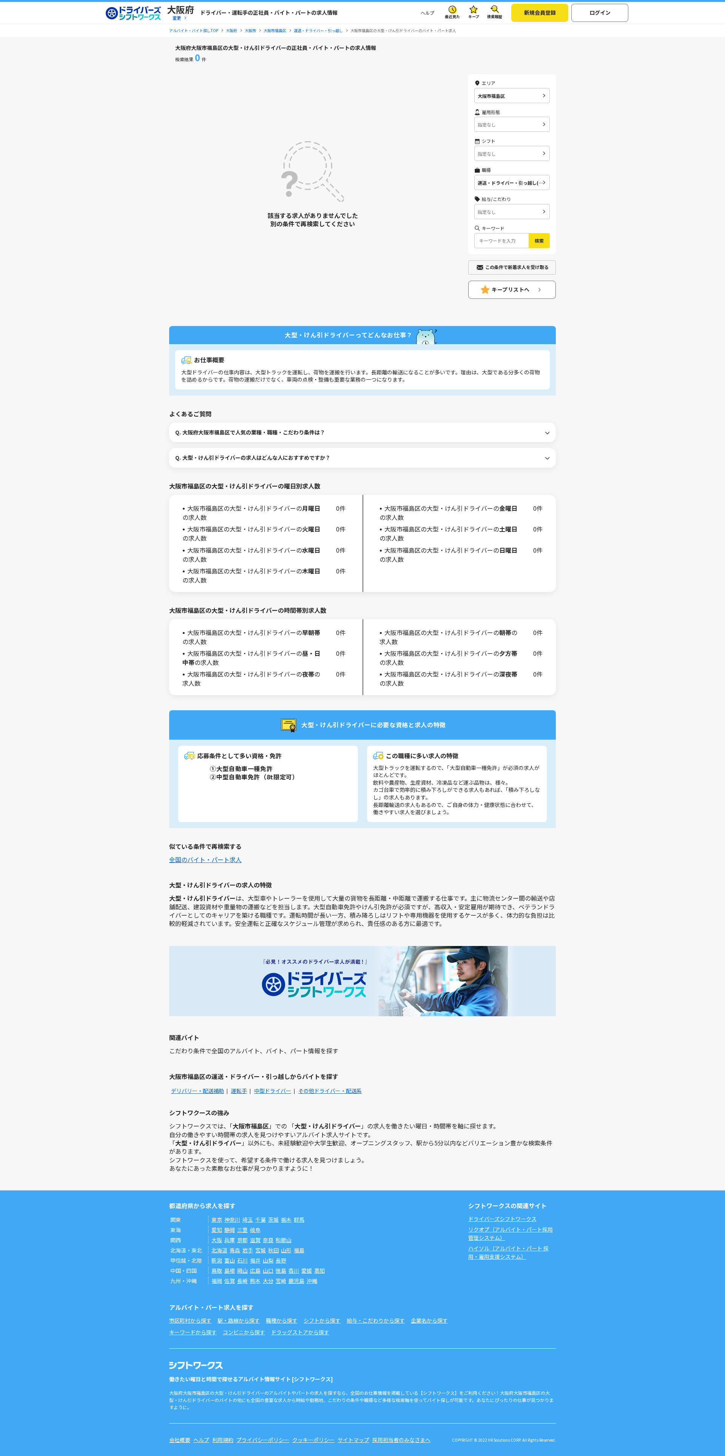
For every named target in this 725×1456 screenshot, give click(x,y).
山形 (286, 1250)
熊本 (255, 1280)
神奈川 (232, 1219)
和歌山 (284, 1240)
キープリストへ (511, 289)
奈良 (268, 1240)
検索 (539, 240)
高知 (319, 1270)
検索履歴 (494, 16)
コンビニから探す (244, 1332)
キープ (473, 16)
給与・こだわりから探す (376, 1320)
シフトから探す (322, 1320)
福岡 (216, 1280)
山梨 (268, 1260)
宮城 (260, 1250)
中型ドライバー (272, 1090)
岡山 (242, 1270)
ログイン (600, 12)
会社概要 (179, 1440)
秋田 (273, 1250)
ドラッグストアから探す (300, 1332)
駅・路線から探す (239, 1320)
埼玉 (247, 1219)
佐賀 (229, 1280)
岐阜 (255, 1229)
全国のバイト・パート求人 (205, 859)
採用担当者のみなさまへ (401, 1440)
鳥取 (216, 1270)
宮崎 (281, 1280)
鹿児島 (296, 1280)
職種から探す (282, 1320)
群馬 (299, 1219)
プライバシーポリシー (262, 1440)
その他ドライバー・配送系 (330, 1090)
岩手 (247, 1250)
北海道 (219, 1250)
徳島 (281, 1270)
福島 (299, 1250)
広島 (255, 1270)
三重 (242, 1229)
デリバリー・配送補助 (197, 1090)
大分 (268, 1280)
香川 (293, 1270)
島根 (229, 1270)
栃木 (286, 1219)
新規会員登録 (540, 12)
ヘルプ (427, 12)
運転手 (239, 1090)
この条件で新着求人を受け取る (517, 267)
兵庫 (229, 1240)
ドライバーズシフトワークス (502, 1219)
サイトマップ (353, 1440)
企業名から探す (429, 1320)
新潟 (216, 1260)
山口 (268, 1270)
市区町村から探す (190, 1320)
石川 (242, 1260)
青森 (235, 1250)
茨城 (273, 1219)
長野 (281, 1260)
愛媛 (306, 1270)
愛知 (216, 1229)
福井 (255, 1260)
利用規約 (222, 1440)
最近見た (452, 16)
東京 (216, 1219)
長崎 (242, 1280)
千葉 (260, 1219)
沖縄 (312, 1280)
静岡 (229, 1229)
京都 (242, 1240)
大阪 (216, 1240)
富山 (229, 1260)
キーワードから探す (193, 1332)
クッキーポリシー (313, 1440)
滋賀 (255, 1240)
